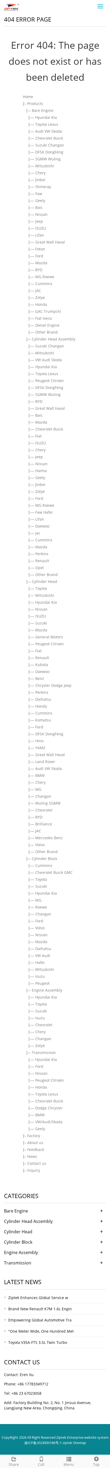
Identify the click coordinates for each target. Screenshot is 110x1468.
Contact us (36, 1163)
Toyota (41, 588)
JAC (38, 290)
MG (38, 789)
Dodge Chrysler (49, 1107)
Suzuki (41, 623)
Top (96, 1464)
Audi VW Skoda (48, 131)
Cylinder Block (44, 858)
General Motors (49, 636)
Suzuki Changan (49, 145)
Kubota (41, 664)
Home (28, 96)
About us (35, 1142)
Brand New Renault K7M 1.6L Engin (40, 1308)
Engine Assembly (47, 990)
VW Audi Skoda (48, 359)
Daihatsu (43, 699)
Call (41, 1464)
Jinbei (40, 179)
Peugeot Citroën (49, 1080)
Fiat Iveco (43, 318)
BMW (40, 775)
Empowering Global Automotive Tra (40, 1320)
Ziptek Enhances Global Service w (38, 1297)
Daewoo (42, 526)
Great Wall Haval (50, 242)
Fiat (38, 436)
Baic (39, 207)
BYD (38, 269)
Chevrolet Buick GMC (54, 872)
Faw (38, 193)
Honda (41, 304)
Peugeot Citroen (49, 380)
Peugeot (42, 983)
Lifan (39, 235)
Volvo (40, 844)
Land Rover (45, 761)
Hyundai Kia (46, 117)
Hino (39, 740)
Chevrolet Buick (49, 138)
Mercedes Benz (49, 837)
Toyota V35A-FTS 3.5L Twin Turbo (37, 1342)
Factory (33, 1135)
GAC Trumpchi (48, 311)
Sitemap (79, 1442)
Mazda (41, 262)
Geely (40, 200)
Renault (42, 560)
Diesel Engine (47, 325)
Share (14, 1464)
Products (35, 103)
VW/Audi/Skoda (48, 1121)
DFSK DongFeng (49, 152)
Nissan (41, 214)
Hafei (40, 962)
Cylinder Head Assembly (53, 339)
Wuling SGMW (48, 803)
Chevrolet (43, 810)
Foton (40, 249)
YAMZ (40, 747)
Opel (39, 567)
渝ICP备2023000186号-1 (43, 1442)
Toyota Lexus (46, 124)
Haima (41, 470)
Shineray (43, 186)
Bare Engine (42, 110)
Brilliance (43, 823)
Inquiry (33, 1170)
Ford (39, 255)
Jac (37, 533)
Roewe (41, 907)
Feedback (35, 1149)
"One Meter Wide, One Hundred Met (41, 1331)
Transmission (44, 1052)
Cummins (43, 283)
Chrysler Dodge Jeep (53, 685)
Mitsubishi (44, 165)
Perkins (41, 553)
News (32, 1156)
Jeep (39, 221)
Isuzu (40, 976)
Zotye (40, 297)
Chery (40, 172)
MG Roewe (44, 276)
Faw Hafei (44, 512)
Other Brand (46, 332)
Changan (43, 796)
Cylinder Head (44, 581)
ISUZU (40, 228)
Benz (39, 678)
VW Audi (42, 955)
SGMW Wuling (48, 158)
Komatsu (43, 720)
